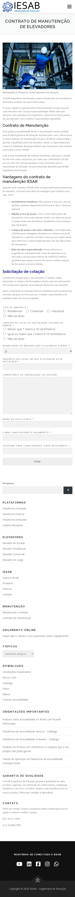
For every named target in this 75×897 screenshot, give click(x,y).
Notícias (7, 588)
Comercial (36, 311)
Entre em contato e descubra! (36, 792)
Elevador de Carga (13, 559)
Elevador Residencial (14, 548)
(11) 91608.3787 (12, 825)
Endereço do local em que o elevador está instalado (32, 360)
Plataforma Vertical (13, 514)
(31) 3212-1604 (11, 818)
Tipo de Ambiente (15, 307)
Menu (69, 6)
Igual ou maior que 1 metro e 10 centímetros (37, 334)
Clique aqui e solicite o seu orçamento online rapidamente (35, 636)
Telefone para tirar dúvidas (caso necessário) (36, 445)
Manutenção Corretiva (15, 612)
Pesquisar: (8, 483)
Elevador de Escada (14, 543)
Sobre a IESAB (11, 577)
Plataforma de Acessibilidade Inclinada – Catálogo (31, 739)
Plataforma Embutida (15, 519)
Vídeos (6, 694)
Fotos (6, 688)
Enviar (38, 461)
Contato (7, 594)
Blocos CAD (9, 677)
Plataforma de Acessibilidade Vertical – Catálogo (30, 731)
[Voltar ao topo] (37, 880)
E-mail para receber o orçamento (27, 432)
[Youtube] (19, 863)
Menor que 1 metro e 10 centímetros (31, 329)
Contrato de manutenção (17, 618)
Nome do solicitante (18, 419)
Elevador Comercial (13, 554)
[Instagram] (47, 863)
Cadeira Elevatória (13, 525)
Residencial (15, 311)
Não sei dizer (16, 316)
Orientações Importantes (17, 672)
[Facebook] (38, 863)
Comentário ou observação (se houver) (30, 375)
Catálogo (8, 683)
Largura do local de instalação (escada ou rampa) (33, 324)
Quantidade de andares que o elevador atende (36, 345)
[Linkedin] (29, 863)
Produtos (8, 583)
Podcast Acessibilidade (15, 699)
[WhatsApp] (56, 863)
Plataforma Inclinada (14, 508)
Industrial (57, 311)
